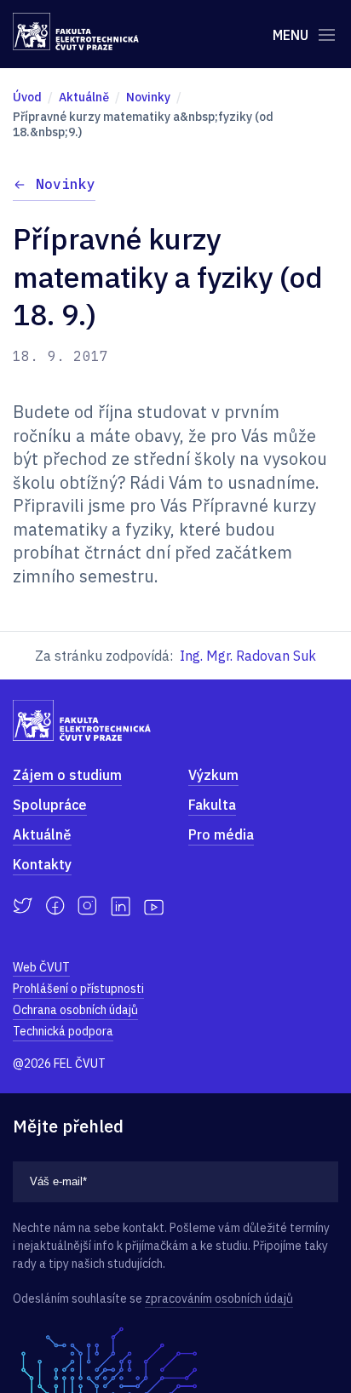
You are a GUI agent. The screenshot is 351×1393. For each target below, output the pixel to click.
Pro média (221, 834)
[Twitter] (22, 906)
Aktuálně (42, 834)
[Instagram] (87, 906)
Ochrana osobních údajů (75, 1010)
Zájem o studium (67, 774)
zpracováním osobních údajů (219, 1298)
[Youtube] (154, 906)
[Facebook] (55, 906)
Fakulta (212, 804)
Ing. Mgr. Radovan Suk (248, 655)
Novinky (65, 183)
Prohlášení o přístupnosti (78, 988)
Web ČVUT (41, 967)
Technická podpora (63, 1031)
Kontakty (42, 864)
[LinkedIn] (120, 906)
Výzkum (213, 774)
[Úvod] (76, 31)
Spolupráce (50, 804)
